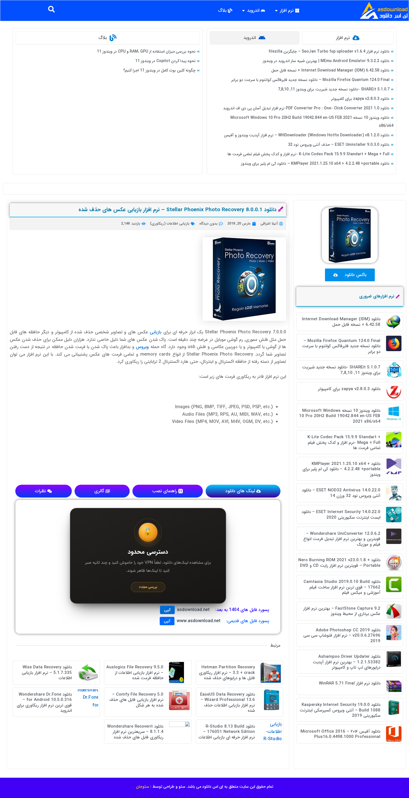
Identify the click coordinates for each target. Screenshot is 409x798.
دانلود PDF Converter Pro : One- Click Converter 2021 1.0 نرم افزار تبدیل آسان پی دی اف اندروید (306, 108)
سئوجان (142, 787)
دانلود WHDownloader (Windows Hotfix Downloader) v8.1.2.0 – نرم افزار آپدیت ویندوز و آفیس (307, 135)
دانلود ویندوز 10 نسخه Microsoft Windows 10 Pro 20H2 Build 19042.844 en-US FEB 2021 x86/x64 (339, 416)
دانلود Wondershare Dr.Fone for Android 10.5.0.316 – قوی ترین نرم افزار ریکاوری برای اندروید (44, 702)
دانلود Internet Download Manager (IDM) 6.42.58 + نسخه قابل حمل (330, 70)
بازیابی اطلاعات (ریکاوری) (169, 223)
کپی (167, 610)
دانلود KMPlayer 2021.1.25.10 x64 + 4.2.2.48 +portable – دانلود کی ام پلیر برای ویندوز (315, 164)
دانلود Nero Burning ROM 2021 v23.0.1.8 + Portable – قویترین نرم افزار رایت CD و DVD (339, 563)
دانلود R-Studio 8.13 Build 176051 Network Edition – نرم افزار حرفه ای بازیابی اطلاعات (227, 732)
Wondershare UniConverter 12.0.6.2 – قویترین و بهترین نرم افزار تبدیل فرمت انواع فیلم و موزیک (341, 539)
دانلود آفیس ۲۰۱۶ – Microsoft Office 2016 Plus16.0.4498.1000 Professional (340, 734)
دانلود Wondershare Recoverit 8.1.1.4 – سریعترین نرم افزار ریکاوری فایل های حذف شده (135, 732)
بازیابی (155, 332)
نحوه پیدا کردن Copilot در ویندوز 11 (165, 61)
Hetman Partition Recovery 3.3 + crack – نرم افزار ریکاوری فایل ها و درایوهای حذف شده (227, 672)
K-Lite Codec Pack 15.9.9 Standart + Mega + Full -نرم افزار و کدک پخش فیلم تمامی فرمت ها (309, 154)
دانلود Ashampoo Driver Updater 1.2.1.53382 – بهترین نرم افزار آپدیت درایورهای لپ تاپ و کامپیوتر (346, 662)
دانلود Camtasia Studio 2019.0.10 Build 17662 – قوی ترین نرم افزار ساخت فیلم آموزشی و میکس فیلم (342, 587)
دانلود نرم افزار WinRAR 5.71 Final (349, 683)
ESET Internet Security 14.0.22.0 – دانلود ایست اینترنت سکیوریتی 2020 (341, 515)
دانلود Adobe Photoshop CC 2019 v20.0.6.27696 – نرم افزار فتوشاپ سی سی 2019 (341, 635)
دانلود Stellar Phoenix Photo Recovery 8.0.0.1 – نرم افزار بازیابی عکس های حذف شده (177, 210)
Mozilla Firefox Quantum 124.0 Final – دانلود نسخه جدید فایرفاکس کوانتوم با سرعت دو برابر (310, 80)
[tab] (347, 37)
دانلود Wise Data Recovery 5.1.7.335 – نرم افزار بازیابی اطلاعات (47, 672)
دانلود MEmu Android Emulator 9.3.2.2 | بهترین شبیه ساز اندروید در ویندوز (326, 61)
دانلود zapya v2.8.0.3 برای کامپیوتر (360, 99)
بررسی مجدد (148, 587)
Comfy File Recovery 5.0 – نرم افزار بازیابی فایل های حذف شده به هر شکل (136, 700)
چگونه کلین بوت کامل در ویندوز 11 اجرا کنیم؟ (159, 70)
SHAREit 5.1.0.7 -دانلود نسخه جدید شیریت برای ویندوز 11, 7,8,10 (334, 89)
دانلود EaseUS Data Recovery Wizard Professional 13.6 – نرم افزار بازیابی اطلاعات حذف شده (227, 702)
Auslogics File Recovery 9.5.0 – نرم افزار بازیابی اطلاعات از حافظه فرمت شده (134, 672)
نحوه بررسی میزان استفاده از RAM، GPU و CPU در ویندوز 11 (146, 51)
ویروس (141, 346)
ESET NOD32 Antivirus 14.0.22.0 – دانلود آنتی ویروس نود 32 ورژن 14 (341, 493)
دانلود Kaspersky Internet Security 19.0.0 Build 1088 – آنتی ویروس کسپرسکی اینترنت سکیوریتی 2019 (340, 710)
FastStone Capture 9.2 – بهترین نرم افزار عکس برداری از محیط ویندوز (341, 611)
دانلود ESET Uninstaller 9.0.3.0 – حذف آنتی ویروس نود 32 (339, 145)
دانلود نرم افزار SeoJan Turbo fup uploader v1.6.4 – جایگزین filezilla (329, 51)
